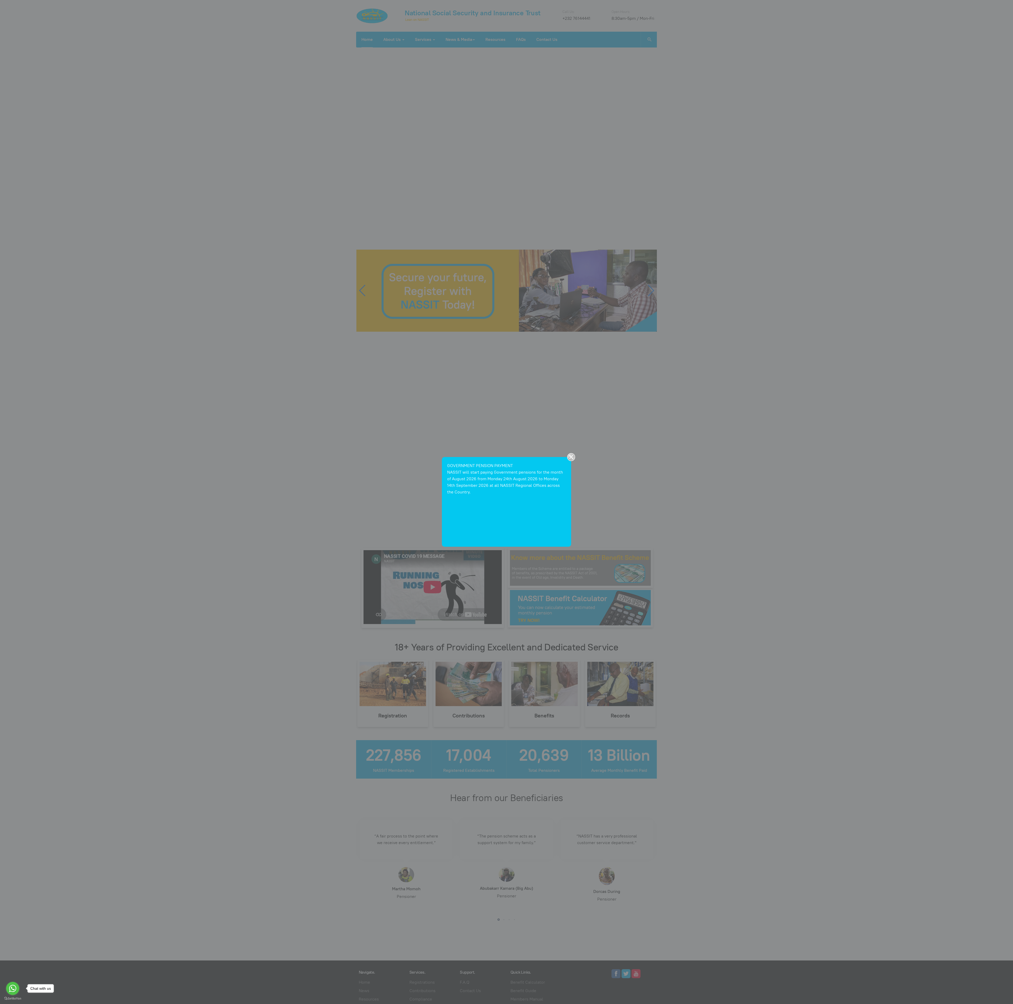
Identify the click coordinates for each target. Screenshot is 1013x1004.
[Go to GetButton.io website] (12, 998)
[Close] (571, 457)
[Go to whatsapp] (12, 988)
